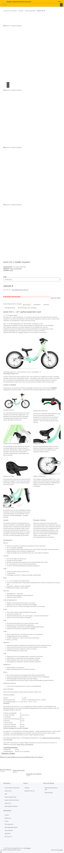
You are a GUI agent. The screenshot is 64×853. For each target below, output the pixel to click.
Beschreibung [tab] (27, 304)
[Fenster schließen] (4, 19)
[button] (52, 1)
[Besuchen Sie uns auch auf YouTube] (4, 843)
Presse (6, 821)
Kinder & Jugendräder (16, 268)
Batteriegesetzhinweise (11, 806)
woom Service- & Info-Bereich (25, 744)
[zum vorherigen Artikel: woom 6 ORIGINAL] (46, 11)
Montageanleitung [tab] (10, 308)
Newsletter (8, 833)
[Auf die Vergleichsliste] (4, 23)
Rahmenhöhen (49, 792)
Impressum (8, 803)
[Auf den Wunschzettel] (7, 23)
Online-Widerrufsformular (12, 788)
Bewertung (8, 818)
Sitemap (27, 788)
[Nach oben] (0, 852)
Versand (28, 848)
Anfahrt (7, 815)
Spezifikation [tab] (36, 304)
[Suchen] (61, 5)
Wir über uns (8, 836)
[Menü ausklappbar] (3, 2)
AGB (6, 794)
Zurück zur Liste (7, 10)
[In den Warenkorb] (4, 16)
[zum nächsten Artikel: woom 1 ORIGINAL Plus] (49, 11)
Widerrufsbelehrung (10, 797)
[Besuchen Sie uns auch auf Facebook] (4, 841)
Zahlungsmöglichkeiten (11, 827)
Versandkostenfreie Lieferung (20, 290)
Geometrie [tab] (46, 304)
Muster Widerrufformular (12, 800)
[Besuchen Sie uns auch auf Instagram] (4, 845)
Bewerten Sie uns (29, 791)
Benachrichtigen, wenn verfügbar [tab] (27, 308)
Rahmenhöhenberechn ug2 (51, 788)
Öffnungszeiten (9, 824)
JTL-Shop (60, 850)
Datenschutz (8, 791)
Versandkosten (9, 830)
